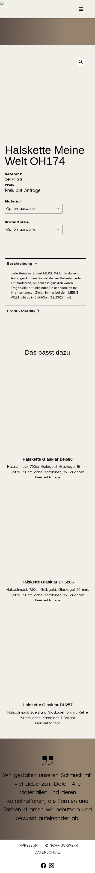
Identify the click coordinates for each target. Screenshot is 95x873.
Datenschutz (48, 852)
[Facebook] (43, 865)
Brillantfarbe (17, 222)
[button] (81, 62)
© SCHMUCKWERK (61, 845)
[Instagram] (51, 865)
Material (13, 201)
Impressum (27, 845)
